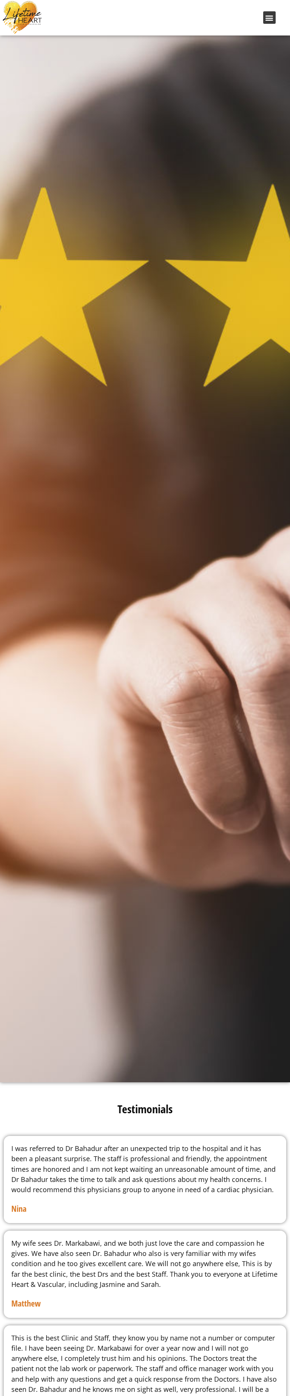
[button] (269, 17)
